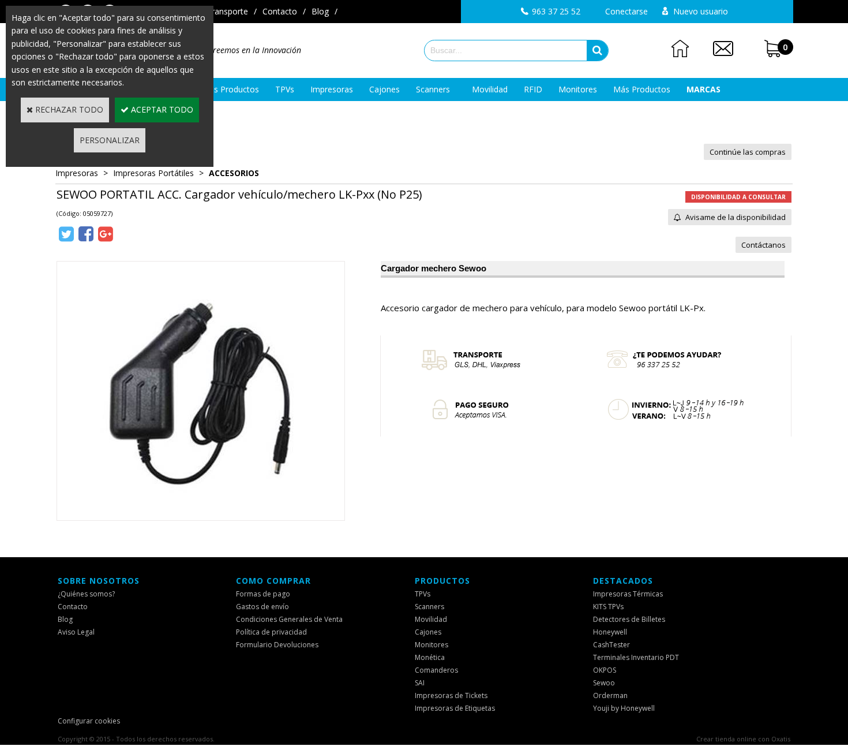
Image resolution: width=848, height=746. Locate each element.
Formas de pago (263, 594)
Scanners (433, 89)
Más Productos (641, 89)
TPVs (284, 89)
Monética (430, 657)
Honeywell (610, 632)
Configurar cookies (89, 721)
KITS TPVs (608, 606)
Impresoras (331, 89)
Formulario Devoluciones (277, 645)
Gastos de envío (262, 606)
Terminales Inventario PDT (636, 657)
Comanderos (436, 670)
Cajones (384, 89)
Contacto (279, 11)
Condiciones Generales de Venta (289, 619)
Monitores (577, 89)
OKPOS (604, 670)
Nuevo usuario (700, 11)
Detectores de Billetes (629, 619)
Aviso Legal (76, 632)
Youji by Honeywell (624, 708)
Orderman (610, 695)
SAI (420, 683)
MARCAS (703, 89)
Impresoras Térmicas (628, 594)
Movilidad (490, 89)
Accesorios (234, 172)
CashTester (611, 645)
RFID (533, 89)
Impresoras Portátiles (153, 172)
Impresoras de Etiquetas (455, 708)
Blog (320, 11)
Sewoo (604, 683)
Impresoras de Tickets (451, 695)
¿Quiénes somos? (86, 594)
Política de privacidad (271, 632)
